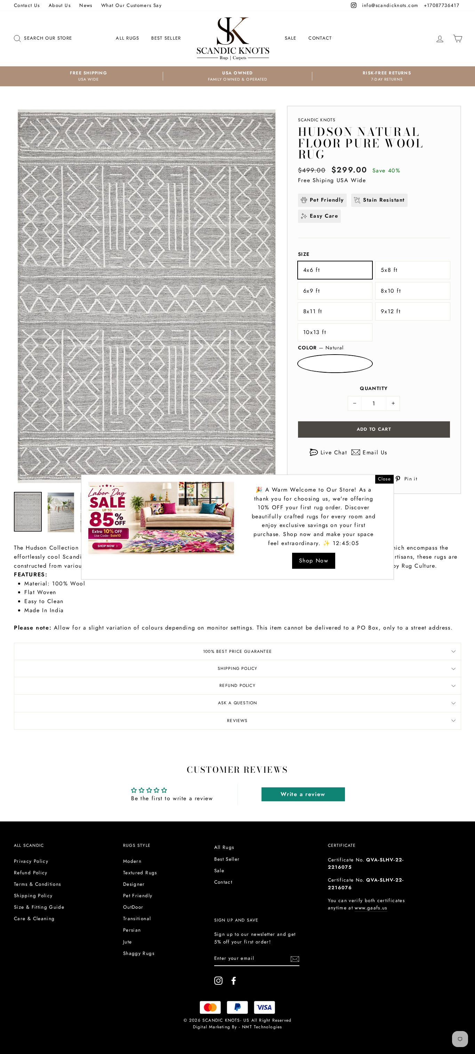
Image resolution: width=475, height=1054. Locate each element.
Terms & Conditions (37, 884)
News (85, 5)
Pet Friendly (137, 895)
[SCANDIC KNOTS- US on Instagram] (218, 980)
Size (304, 254)
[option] (88, 76)
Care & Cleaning (34, 918)
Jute (127, 941)
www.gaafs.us (371, 907)
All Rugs (127, 38)
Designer (134, 884)
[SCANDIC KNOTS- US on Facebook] (234, 980)
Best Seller (166, 38)
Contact (320, 38)
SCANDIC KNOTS (317, 120)
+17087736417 (442, 5)
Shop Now (314, 561)
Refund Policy (237, 685)
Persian (132, 929)
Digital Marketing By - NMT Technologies (237, 1027)
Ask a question (237, 703)
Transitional (137, 918)
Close (384, 479)
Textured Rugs (140, 872)
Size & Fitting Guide (39, 906)
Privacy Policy (31, 861)
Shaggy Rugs (138, 953)
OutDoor (133, 906)
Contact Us (27, 5)
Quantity (374, 388)
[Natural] (335, 363)
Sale (291, 38)
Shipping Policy (238, 668)
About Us (60, 5)
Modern (132, 861)
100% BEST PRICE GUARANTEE (237, 651)
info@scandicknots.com (391, 5)
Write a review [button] (303, 794)
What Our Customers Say (131, 5)
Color (321, 347)
